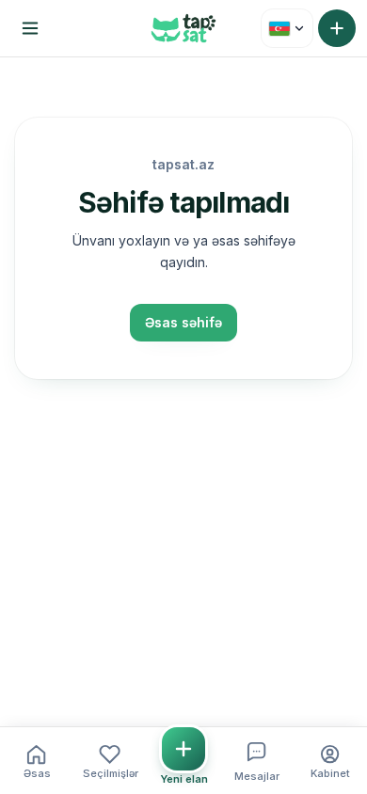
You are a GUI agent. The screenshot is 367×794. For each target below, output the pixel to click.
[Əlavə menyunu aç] (30, 28)
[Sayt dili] (287, 28)
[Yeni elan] (337, 28)
